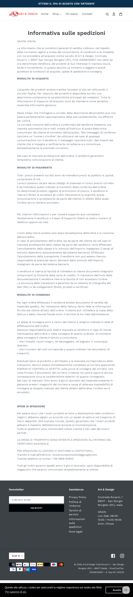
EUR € (16, 555)
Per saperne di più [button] (15, 592)
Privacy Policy (77, 497)
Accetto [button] (117, 590)
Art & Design (89, 564)
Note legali (76, 531)
